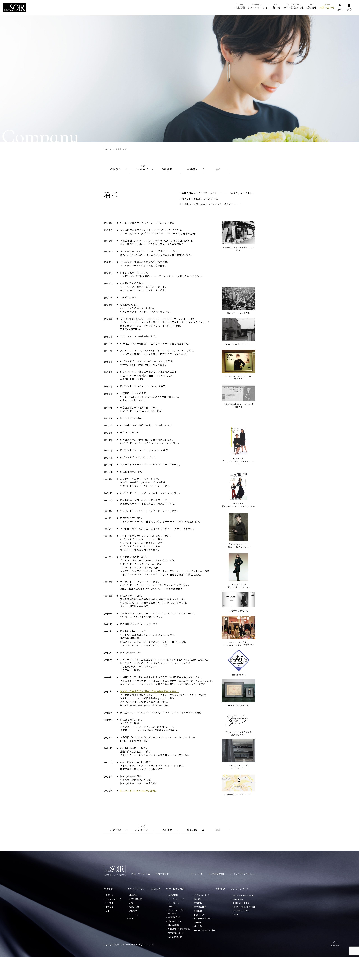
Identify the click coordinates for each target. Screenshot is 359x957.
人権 (131, 902)
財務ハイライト (175, 921)
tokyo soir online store (243, 895)
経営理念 (109, 895)
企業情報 (240, 6)
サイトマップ (197, 873)
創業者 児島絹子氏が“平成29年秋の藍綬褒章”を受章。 (149, 691)
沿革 (107, 910)
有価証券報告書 (175, 936)
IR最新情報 (173, 895)
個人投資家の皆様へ (203, 918)
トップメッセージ (113, 899)
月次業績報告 (174, 925)
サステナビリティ (258, 6)
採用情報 (311, 6)
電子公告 (198, 926)
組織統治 (133, 895)
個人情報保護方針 (216, 873)
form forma (238, 899)
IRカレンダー (200, 914)
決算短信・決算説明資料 (179, 929)
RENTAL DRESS (241, 902)
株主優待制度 (200, 906)
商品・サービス (139, 873)
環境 (131, 918)
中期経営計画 (174, 917)
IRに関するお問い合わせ (205, 930)
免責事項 (198, 922)
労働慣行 (133, 910)
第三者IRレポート (176, 933)
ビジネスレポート (202, 895)
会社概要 (109, 902)
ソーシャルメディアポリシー (242, 873)
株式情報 (198, 902)
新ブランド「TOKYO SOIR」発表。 (138, 790)
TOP (106, 149)
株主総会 (198, 899)
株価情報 (198, 910)
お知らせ (276, 6)
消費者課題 (134, 906)
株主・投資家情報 (293, 6)
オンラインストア (240, 889)
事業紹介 (109, 906)
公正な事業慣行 (136, 899)
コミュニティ (135, 914)
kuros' (235, 914)
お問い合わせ (326, 6)
